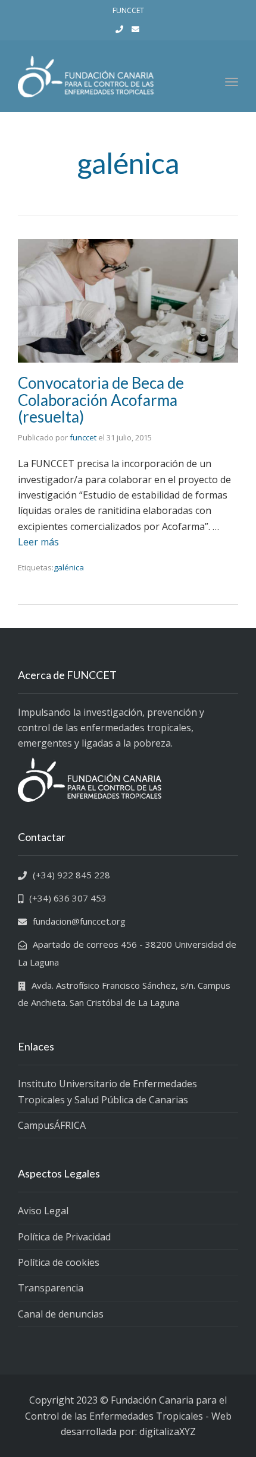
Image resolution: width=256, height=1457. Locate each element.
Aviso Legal (43, 1210)
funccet (83, 437)
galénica (69, 567)
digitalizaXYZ (167, 1431)
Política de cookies (58, 1262)
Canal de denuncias (61, 1313)
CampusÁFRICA (52, 1125)
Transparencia (50, 1287)
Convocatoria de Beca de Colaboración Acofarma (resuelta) (101, 399)
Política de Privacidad (64, 1236)
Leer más (38, 541)
